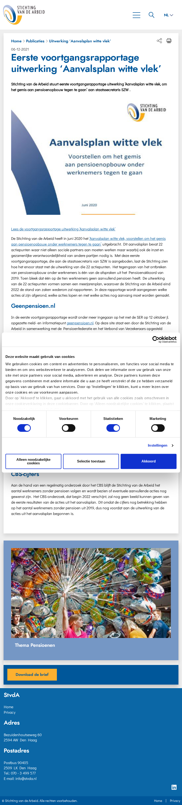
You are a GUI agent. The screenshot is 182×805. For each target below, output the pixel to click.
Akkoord (148, 461)
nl (166, 15)
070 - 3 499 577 (23, 772)
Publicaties (35, 41)
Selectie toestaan (91, 461)
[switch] (68, 428)
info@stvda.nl (25, 778)
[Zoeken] (151, 15)
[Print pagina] (169, 40)
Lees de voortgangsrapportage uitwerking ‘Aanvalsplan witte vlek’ (63, 228)
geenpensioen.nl (80, 322)
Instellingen (157, 446)
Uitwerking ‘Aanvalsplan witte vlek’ (80, 41)
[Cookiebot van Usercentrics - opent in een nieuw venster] (156, 339)
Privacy (9, 712)
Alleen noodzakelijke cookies (33, 461)
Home (16, 41)
